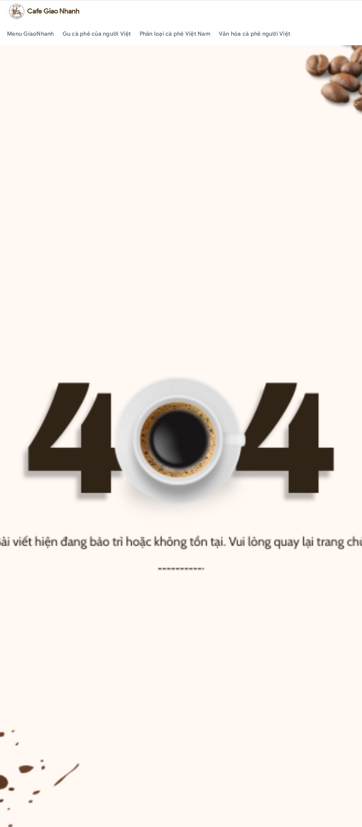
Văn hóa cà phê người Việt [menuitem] (254, 33)
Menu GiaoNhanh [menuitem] (30, 33)
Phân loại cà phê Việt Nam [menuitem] (175, 33)
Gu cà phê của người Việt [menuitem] (97, 33)
